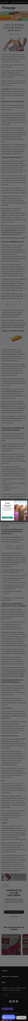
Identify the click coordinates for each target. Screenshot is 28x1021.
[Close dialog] (26, 501)
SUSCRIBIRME (7, 517)
